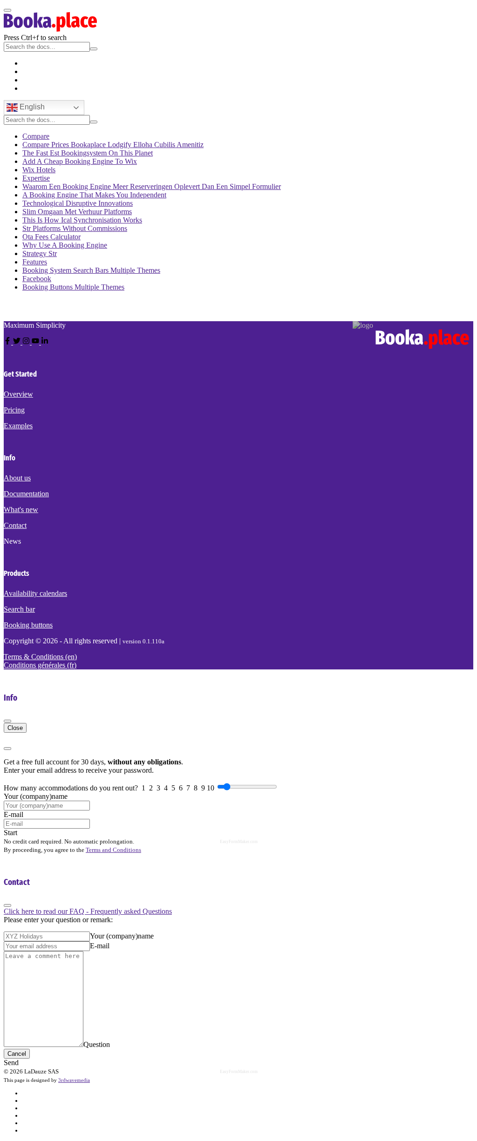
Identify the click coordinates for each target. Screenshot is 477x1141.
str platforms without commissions (74, 228)
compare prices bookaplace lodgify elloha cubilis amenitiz (113, 145)
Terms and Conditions (113, 849)
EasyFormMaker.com (239, 842)
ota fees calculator (51, 237)
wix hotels (38, 170)
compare (35, 136)
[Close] (7, 721)
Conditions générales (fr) (40, 665)
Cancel (16, 1053)
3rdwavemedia (74, 1080)
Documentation (26, 494)
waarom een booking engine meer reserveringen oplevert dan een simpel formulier (151, 186)
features (34, 262)
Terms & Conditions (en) (40, 657)
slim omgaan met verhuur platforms (77, 212)
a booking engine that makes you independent (94, 195)
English (31, 107)
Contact (15, 525)
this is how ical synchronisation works (82, 220)
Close (15, 727)
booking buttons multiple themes (73, 287)
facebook (36, 279)
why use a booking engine (64, 245)
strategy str (39, 253)
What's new (21, 509)
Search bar (19, 609)
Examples (18, 426)
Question (96, 1044)
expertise (36, 178)
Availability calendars (35, 593)
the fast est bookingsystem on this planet (87, 153)
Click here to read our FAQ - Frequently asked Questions (88, 911)
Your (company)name (36, 796)
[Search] (93, 48)
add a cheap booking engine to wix (79, 161)
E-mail (13, 814)
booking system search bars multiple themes (91, 270)
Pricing (14, 410)
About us (17, 478)
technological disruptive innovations (77, 203)
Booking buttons (28, 625)
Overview (18, 394)
